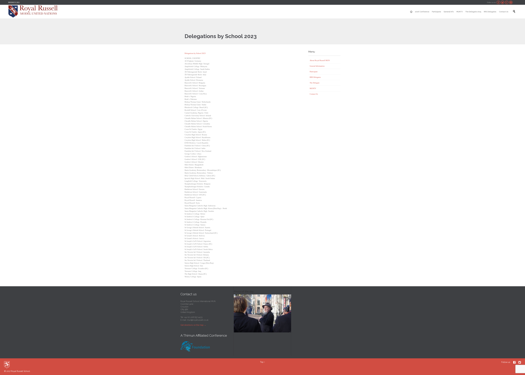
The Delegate (315, 83)
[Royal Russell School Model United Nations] (33, 11)
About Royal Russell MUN (320, 60)
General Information (317, 66)
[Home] (411, 12)
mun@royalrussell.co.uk (197, 320)
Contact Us (314, 94)
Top (261, 362)
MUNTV (313, 88)
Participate (314, 72)
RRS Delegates (315, 77)
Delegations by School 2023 (195, 53)
